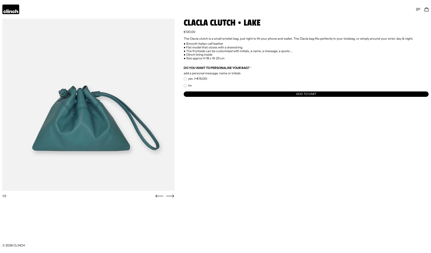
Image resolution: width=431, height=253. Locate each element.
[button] (159, 196)
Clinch (19, 245)
